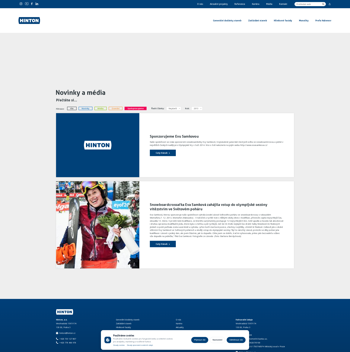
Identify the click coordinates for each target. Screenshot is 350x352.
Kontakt (283, 4)
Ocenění (116, 108)
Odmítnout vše (236, 339)
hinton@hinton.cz (67, 333)
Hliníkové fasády (123, 327)
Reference (239, 4)
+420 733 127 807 (67, 338)
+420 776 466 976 (67, 342)
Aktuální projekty (219, 4)
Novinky (86, 108)
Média (269, 4)
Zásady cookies (119, 345)
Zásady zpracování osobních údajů (140, 345)
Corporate (330, 4)
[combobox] (173, 108)
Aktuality (180, 327)
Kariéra (255, 4)
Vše (72, 108)
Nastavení (217, 339)
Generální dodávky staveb (127, 319)
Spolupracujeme (136, 108)
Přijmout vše (199, 339)
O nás (200, 4)
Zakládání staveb (123, 323)
